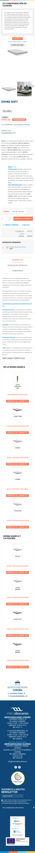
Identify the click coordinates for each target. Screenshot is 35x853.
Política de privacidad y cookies (17, 41)
